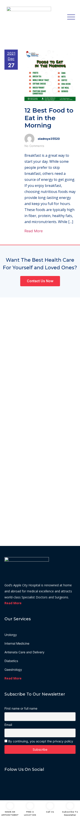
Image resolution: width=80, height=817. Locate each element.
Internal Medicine (16, 643)
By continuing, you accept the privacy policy (40, 741)
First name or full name (20, 708)
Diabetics (11, 661)
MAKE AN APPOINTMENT (10, 813)
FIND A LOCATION (30, 813)
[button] (40, 281)
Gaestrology (13, 669)
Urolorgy (10, 635)
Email (8, 724)
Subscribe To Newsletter (70, 813)
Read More (33, 231)
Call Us (50, 812)
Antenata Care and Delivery (24, 652)
